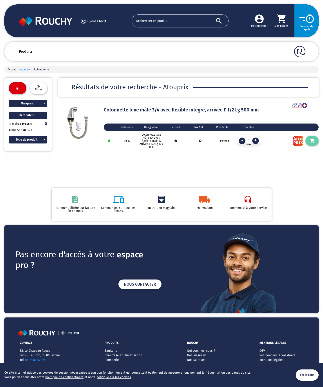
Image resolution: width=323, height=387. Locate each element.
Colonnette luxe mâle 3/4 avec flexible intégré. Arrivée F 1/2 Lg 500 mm (151, 141)
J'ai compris (307, 374)
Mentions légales (271, 360)
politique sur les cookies (113, 377)
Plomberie (112, 360)
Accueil (12, 69)
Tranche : (15, 130)
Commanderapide (306, 28)
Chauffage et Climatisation (123, 355)
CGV (262, 351)
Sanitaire (111, 351)
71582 (127, 140)
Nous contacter (140, 284)
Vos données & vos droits (277, 355)
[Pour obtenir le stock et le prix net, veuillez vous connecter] (175, 141)
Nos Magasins (197, 355)
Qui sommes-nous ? (201, 351)
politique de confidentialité (64, 377)
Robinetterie (41, 69)
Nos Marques (196, 360)
